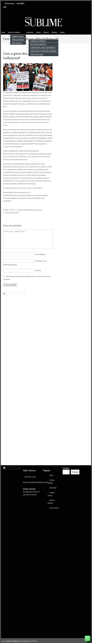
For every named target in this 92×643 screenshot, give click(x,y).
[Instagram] (25, 13)
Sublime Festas (51, 493)
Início (51, 475)
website (38, 270)
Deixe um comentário (12, 212)
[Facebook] (22, 13)
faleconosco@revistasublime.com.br (35, 482)
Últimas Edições (51, 501)
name (40, 254)
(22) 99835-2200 (30, 477)
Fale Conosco (10, 3)
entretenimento (28, 210)
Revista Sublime (43, 21)
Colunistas (53, 488)
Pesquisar (66, 468)
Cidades (19, 210)
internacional (37, 210)
